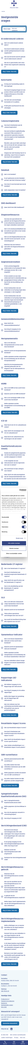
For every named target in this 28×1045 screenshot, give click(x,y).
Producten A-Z (5, 999)
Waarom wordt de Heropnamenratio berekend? (15, 352)
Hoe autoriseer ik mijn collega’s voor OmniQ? (14, 470)
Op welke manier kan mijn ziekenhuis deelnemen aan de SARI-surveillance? (15, 767)
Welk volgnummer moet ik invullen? (15, 190)
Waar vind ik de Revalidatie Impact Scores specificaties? (14, 740)
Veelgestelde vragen (7, 1005)
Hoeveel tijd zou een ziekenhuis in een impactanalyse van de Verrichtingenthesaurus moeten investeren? (14, 936)
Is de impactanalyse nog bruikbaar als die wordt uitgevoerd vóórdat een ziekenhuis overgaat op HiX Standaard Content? (14, 946)
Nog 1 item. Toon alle (9, 112)
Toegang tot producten (7, 1001)
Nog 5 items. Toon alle (9, 311)
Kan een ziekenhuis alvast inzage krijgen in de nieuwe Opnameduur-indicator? (14, 662)
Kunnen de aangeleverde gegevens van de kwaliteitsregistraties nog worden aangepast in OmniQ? (15, 455)
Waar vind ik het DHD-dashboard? (14, 207)
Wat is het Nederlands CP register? (14, 568)
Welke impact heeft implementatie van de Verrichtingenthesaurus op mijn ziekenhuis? (15, 903)
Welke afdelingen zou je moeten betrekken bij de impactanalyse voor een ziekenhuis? (14, 927)
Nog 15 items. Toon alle (10, 910)
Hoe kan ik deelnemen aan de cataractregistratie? (13, 126)
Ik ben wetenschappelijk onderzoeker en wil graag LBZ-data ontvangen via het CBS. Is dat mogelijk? (15, 269)
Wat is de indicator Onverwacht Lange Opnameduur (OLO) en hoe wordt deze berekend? (14, 604)
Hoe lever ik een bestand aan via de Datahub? (15, 185)
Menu (14, 1043)
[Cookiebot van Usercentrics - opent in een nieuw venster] (19, 490)
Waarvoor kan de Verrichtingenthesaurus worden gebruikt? (13, 876)
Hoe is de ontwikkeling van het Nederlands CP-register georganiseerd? (13, 588)
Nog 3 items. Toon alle (9, 626)
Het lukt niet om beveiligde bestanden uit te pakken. (12, 101)
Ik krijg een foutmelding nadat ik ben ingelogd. (14, 85)
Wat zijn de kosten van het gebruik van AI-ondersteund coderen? (14, 58)
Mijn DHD (4, 1007)
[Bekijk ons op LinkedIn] (11, 1029)
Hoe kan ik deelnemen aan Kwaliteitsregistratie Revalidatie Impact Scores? (14, 733)
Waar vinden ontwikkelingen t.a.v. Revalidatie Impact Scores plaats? (14, 746)
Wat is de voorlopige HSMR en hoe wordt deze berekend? (14, 399)
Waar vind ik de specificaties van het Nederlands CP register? (14, 581)
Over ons (22, 1037)
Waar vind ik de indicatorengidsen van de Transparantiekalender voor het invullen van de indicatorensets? (15, 476)
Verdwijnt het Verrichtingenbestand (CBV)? (15, 858)
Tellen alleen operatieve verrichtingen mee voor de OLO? (13, 614)
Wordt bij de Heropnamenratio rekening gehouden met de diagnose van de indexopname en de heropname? (14, 367)
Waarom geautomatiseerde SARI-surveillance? (14, 760)
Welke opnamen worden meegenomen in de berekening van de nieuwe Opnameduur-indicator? (14, 654)
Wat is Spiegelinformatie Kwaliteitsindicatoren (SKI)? (12, 801)
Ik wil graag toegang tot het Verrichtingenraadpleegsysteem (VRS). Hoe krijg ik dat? (14, 844)
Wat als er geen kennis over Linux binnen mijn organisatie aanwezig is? (14, 65)
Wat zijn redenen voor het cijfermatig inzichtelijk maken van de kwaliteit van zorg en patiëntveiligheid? (14, 707)
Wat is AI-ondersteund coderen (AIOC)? (13, 44)
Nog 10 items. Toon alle (10, 162)
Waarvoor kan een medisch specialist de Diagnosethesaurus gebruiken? (14, 247)
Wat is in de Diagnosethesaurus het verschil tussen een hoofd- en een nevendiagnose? (15, 239)
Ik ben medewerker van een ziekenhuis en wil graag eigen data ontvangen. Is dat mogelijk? (15, 290)
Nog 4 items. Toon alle (9, 253)
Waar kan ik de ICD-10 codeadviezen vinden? (15, 426)
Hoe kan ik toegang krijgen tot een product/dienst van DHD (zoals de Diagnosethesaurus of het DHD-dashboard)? (14, 93)
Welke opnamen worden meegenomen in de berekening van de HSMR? (14, 405)
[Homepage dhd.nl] (14, 4)
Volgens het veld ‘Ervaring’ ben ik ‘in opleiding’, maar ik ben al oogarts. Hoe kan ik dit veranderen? (15, 155)
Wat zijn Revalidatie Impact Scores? (15, 727)
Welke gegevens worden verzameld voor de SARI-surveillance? (15, 774)
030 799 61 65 (5, 991)
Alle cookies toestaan (14, 543)
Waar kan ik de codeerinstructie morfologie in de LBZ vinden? (14, 438)
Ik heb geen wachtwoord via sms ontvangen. (14, 107)
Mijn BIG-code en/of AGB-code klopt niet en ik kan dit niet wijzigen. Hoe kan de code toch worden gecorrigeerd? (15, 146)
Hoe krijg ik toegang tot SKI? (13, 818)
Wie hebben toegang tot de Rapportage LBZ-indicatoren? (13, 685)
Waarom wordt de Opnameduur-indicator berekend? (13, 648)
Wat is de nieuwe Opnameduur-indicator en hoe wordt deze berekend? (13, 641)
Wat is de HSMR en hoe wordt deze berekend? (14, 389)
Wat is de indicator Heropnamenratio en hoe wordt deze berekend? (13, 345)
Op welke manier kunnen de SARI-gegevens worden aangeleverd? (14, 779)
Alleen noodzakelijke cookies (14, 553)
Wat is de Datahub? (10, 174)
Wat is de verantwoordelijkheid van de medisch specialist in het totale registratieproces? (15, 231)
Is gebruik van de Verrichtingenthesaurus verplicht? (14, 897)
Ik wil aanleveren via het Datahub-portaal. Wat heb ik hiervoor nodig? (14, 179)
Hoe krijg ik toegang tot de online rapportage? (14, 691)
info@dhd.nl (23, 1042)
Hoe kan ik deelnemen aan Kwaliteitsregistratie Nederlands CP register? (15, 574)
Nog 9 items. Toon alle (9, 964)
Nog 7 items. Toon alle (9, 71)
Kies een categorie (14, 29)
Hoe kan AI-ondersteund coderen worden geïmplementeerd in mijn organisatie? (14, 51)
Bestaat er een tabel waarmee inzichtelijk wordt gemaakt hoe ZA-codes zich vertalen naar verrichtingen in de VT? (15, 956)
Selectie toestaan (14, 548)
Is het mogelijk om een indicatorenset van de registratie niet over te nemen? (14, 463)
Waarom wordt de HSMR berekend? (14, 394)
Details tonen (19, 538)
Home (3, 11)
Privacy (16, 1037)
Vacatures (4, 1003)
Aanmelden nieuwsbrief (10, 1023)
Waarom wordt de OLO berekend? (14, 609)
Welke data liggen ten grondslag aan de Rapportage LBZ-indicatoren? (14, 698)
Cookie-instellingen (7, 1037)
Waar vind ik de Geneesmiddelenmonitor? (12, 324)
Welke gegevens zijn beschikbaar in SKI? (15, 807)
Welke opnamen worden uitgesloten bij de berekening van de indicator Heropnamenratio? (15, 358)
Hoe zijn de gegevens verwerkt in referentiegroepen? (14, 813)
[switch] (24, 522)
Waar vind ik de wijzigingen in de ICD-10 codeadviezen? (14, 432)
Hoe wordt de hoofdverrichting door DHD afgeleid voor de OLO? (15, 620)
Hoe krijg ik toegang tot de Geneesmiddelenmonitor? (12, 330)
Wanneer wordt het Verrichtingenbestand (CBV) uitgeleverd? (12, 852)
